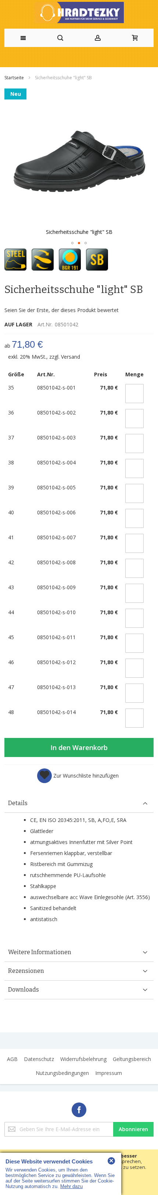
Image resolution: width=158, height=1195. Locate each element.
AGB (12, 1058)
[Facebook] (79, 1108)
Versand (70, 356)
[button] (72, 243)
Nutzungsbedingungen (62, 1072)
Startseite (14, 78)
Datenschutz (39, 1058)
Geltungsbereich (132, 1058)
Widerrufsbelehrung (83, 1058)
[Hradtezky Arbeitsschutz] (79, 12)
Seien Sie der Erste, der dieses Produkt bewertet (61, 310)
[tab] (79, 803)
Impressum (108, 1072)
